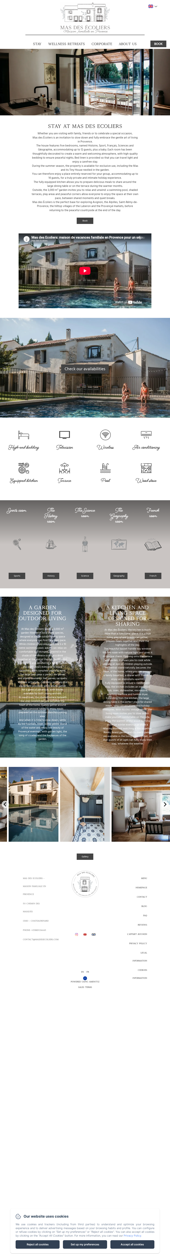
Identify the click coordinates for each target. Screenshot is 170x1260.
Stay (37, 44)
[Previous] (5, 804)
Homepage (141, 887)
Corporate (101, 44)
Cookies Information (139, 974)
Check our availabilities (85, 369)
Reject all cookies (38, 1244)
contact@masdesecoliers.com (41, 939)
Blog (144, 906)
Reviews (142, 925)
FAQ (145, 915)
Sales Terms (85, 987)
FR (87, 972)
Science (85, 576)
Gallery (85, 857)
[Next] (164, 804)
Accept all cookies (132, 1244)
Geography (119, 576)
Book (158, 44)
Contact (142, 897)
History (51, 576)
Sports (17, 576)
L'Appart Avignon (137, 934)
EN (82, 972)
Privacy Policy (138, 943)
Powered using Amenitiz (85, 982)
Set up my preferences (85, 1244)
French (153, 576)
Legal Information (139, 957)
